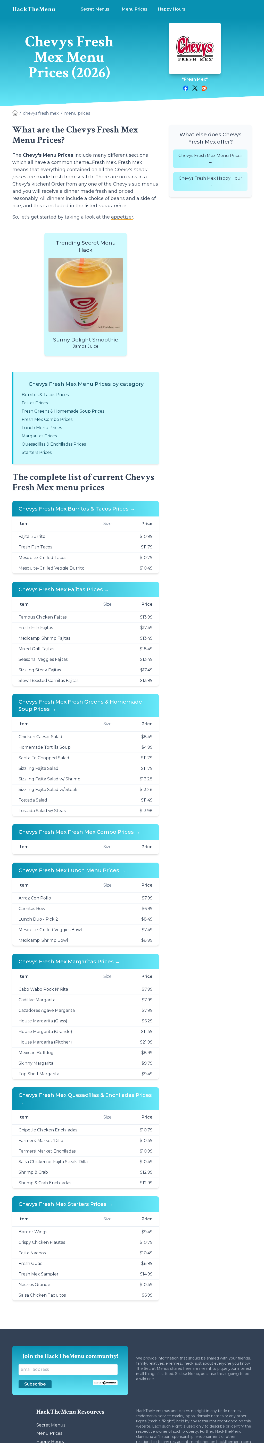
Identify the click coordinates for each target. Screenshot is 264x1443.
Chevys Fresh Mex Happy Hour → (210, 181)
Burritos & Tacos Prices (45, 394)
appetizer (122, 217)
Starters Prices (37, 452)
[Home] (15, 113)
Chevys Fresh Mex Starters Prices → (66, 1204)
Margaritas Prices (39, 435)
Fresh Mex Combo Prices (47, 419)
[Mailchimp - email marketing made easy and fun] (105, 1382)
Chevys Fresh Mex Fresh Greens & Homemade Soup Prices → (80, 705)
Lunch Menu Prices (42, 427)
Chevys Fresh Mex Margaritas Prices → (69, 961)
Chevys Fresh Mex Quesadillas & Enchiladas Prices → (85, 1098)
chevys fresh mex (41, 113)
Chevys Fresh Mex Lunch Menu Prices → (72, 870)
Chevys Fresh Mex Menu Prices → (210, 158)
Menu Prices (49, 1433)
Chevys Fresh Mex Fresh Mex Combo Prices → (79, 832)
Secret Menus (50, 1425)
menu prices (77, 113)
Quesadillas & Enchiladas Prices (54, 444)
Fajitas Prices (35, 403)
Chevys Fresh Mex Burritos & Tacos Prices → (77, 509)
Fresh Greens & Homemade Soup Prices (63, 411)
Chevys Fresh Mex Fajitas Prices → (64, 589)
